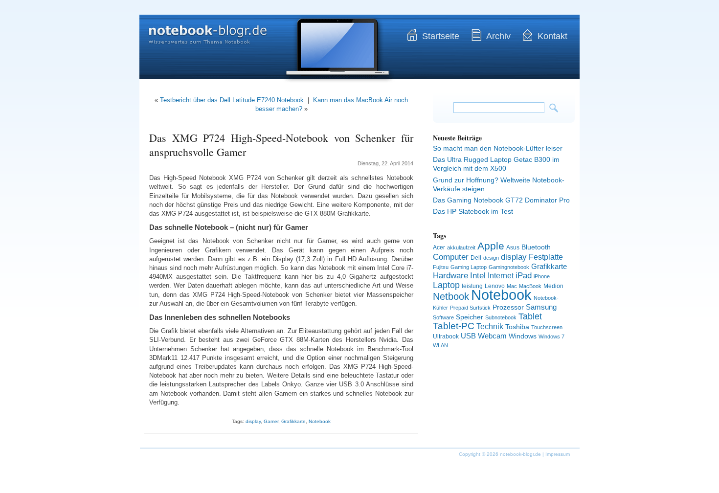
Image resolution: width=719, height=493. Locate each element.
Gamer (271, 421)
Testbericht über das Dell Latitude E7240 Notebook (232, 100)
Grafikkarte (293, 421)
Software (443, 317)
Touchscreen (546, 327)
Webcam (492, 336)
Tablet (530, 316)
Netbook (451, 296)
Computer (451, 257)
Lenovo (495, 286)
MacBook (530, 286)
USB (468, 336)
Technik (489, 326)
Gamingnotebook (509, 267)
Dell (476, 257)
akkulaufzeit (461, 247)
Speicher (469, 317)
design (491, 258)
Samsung (541, 307)
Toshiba (517, 327)
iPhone (542, 276)
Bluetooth (536, 247)
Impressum (557, 454)
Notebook (320, 421)
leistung (472, 286)
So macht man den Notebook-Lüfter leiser (497, 148)
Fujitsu (441, 267)
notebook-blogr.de (200, 29)
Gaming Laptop (468, 267)
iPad (524, 275)
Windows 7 (551, 336)
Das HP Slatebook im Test (473, 211)
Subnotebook (501, 317)
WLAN (440, 345)
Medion (553, 286)
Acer (439, 247)
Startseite (440, 36)
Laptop (446, 285)
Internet (501, 275)
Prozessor (508, 307)
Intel (478, 275)
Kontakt (552, 36)
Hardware (450, 275)
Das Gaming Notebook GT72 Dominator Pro (501, 200)
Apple (490, 245)
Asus (512, 247)
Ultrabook (446, 336)
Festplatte (546, 257)
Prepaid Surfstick (470, 308)
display (253, 421)
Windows (523, 336)
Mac (512, 286)
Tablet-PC (453, 326)
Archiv (498, 36)
